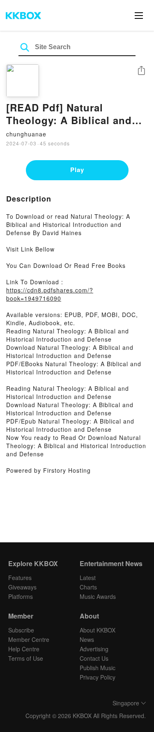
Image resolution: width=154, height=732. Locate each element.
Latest (88, 577)
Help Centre (23, 649)
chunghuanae (26, 134)
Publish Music (97, 668)
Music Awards (98, 596)
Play (77, 169)
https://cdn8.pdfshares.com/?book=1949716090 (49, 294)
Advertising (94, 649)
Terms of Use (25, 658)
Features (20, 577)
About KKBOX (97, 630)
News (87, 639)
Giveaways (22, 587)
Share (141, 71)
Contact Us (94, 658)
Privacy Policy (97, 677)
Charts (88, 587)
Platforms (20, 596)
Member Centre (28, 639)
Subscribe (21, 630)
